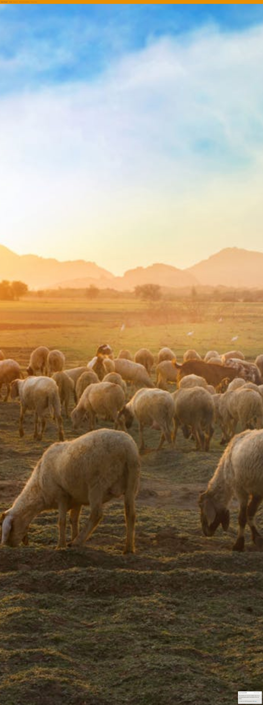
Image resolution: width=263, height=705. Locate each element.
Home (11, 2)
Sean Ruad (4, 2)
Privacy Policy (34, 2)
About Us (15, 2)
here (255, 701)
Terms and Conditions (24, 2)
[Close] (260, 692)
